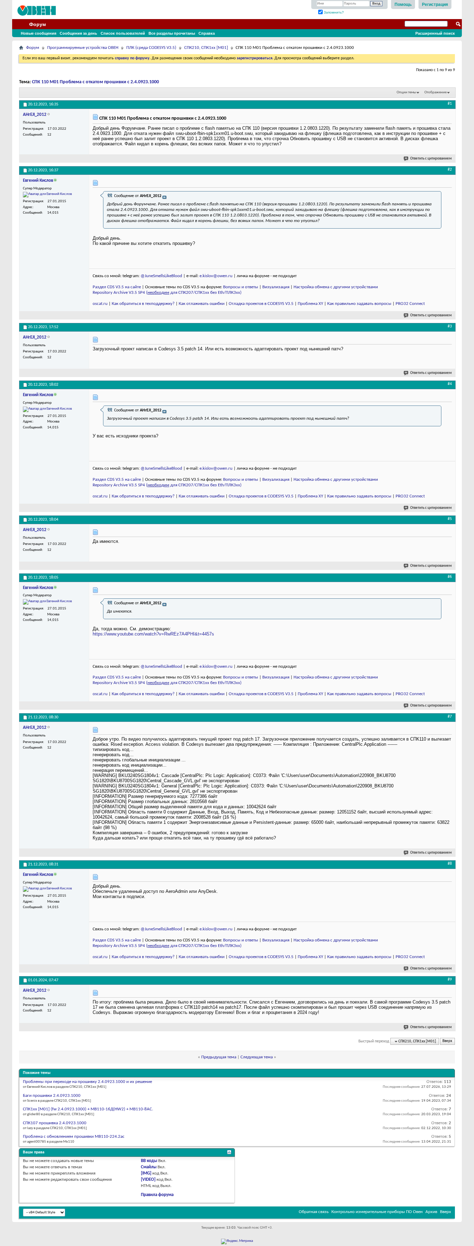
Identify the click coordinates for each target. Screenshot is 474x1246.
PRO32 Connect (410, 303)
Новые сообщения (38, 33)
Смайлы (148, 1167)
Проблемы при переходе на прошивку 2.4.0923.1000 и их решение (87, 1081)
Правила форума (157, 1195)
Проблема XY (310, 303)
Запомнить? (333, 12)
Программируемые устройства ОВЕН (82, 47)
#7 (450, 717)
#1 (450, 104)
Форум (37, 24)
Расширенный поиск (435, 33)
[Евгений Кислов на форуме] (47, 194)
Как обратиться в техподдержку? (143, 303)
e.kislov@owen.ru (216, 276)
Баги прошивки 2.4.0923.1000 (52, 1095)
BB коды (149, 1161)
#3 (450, 326)
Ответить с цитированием (431, 159)
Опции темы (406, 92)
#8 (450, 864)
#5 (450, 519)
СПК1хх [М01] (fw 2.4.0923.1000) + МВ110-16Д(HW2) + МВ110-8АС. (88, 1109)
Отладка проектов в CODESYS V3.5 (261, 303)
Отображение (435, 92)
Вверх (447, 1041)
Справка (206, 33)
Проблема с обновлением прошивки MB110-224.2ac (74, 1136)
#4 (450, 384)
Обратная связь (314, 1212)
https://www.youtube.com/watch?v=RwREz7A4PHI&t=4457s (153, 634)
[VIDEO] (148, 1179)
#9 (450, 980)
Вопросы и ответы (240, 287)
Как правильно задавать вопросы (359, 303)
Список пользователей (123, 33)
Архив (431, 1212)
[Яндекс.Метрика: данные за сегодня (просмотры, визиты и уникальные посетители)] (237, 1241)
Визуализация (275, 287)
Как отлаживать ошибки (202, 303)
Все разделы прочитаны (172, 33)
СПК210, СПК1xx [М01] (206, 47)
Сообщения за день (78, 33)
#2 (450, 170)
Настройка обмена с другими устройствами (336, 287)
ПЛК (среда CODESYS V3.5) (151, 47)
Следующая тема (256, 1057)
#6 (450, 577)
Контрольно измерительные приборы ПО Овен (377, 1212)
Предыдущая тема (218, 1057)
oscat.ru (100, 303)
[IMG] (146, 1173)
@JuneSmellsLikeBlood (161, 276)
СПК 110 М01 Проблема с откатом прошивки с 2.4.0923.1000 (95, 82)
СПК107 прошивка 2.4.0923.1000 (54, 1123)
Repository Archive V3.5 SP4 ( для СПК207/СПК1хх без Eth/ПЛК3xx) (167, 292)
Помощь (403, 4)
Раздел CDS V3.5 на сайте (117, 287)
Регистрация (435, 4)
